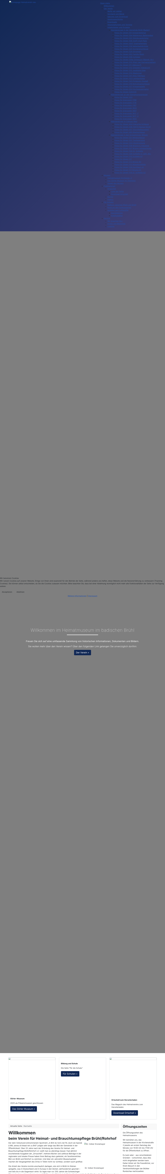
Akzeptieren (7, 592)
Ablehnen (20, 592)
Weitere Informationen (77, 596)
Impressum (92, 596)
